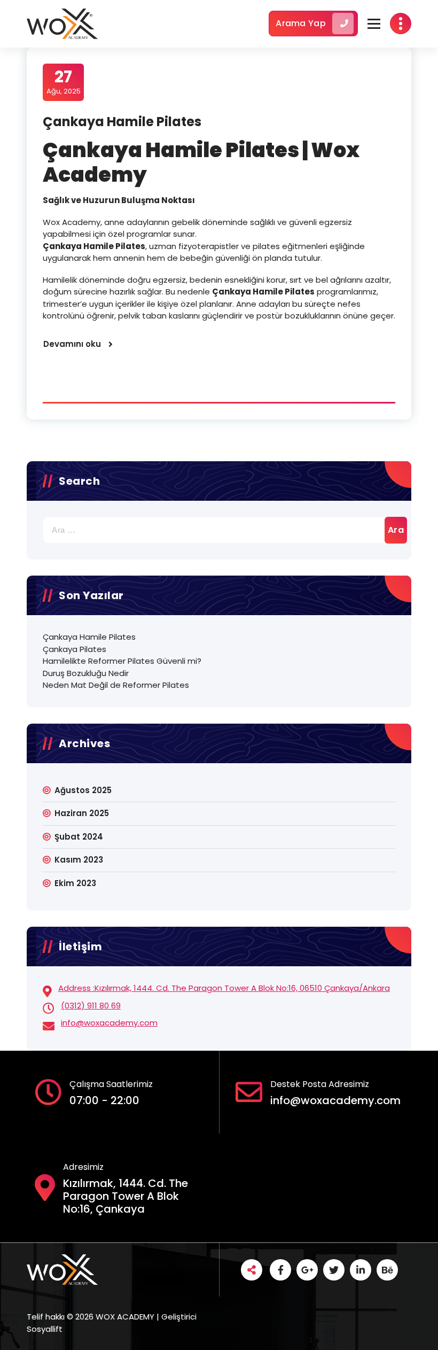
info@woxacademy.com (109, 1022)
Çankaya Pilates (74, 649)
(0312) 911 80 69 (91, 1005)
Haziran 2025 (81, 813)
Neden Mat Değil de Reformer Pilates (116, 684)
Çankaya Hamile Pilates (122, 121)
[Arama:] (219, 530)
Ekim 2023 (75, 883)
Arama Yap (301, 23)
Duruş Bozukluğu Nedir (86, 673)
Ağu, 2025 (63, 81)
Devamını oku (72, 344)
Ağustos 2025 (83, 790)
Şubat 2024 (78, 836)
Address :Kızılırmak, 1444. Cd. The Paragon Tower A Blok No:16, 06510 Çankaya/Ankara (224, 988)
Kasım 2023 (78, 859)
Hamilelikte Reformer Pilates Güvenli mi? (122, 660)
